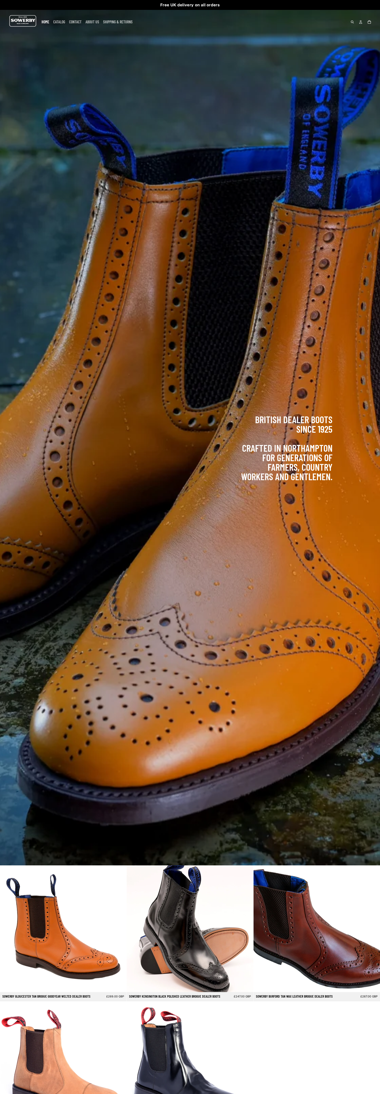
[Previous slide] (6, 928)
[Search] (352, 22)
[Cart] (369, 22)
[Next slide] (120, 928)
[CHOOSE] (120, 985)
